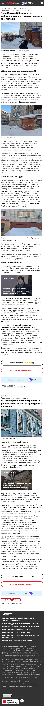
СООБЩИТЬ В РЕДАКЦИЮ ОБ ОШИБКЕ (17, 640)
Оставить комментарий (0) (22, 370)
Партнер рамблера (19, 696)
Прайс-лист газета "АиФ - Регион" (16, 630)
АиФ (18, 438)
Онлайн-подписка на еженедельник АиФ (20, 624)
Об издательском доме (12, 618)
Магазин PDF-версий (11, 621)
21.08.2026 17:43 (6, 396)
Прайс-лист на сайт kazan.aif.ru (16, 632)
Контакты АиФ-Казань (29, 627)
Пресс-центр (29, 618)
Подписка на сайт (10, 627)
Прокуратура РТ (24, 51)
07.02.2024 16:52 (6, 8)
